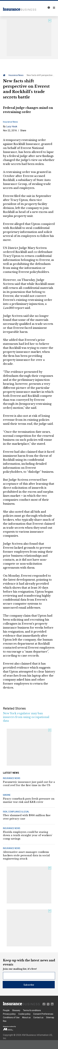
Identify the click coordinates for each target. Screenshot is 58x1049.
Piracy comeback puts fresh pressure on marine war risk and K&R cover (28, 800)
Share (23, 130)
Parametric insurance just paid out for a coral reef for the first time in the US (29, 783)
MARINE (7, 795)
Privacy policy (9, 1014)
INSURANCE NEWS (11, 778)
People (6, 1010)
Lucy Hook (11, 126)
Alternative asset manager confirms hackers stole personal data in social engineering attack (26, 855)
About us (26, 1017)
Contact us (38, 1017)
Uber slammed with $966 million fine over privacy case (27, 817)
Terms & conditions (32, 1010)
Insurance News (16, 75)
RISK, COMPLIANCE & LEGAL (16, 812)
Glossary (16, 1010)
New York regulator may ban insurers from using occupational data (26, 717)
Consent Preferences (43, 1014)
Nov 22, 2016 (10, 130)
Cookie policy (24, 1014)
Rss (4, 1021)
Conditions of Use (11, 1017)
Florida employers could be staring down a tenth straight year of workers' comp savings (27, 835)
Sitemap (50, 1017)
